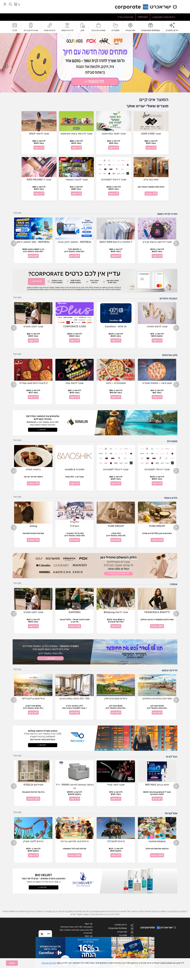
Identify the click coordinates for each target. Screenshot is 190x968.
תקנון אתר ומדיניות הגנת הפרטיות (76, 927)
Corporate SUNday (150, 30)
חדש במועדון (172, 30)
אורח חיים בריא (31, 30)
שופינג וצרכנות (98, 30)
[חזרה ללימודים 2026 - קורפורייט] (95, 62)
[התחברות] (5, 4)
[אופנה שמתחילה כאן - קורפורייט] (95, 565)
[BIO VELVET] (95, 881)
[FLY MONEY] (95, 738)
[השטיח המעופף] (95, 652)
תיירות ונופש (67, 30)
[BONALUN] (95, 422)
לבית (14, 30)
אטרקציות (130, 30)
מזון (82, 30)
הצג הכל (17, 212)
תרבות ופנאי (49, 30)
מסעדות (115, 30)
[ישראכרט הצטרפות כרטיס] (95, 281)
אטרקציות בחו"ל (125, 17)
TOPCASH (143, 17)
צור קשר (88, 923)
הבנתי (12, 963)
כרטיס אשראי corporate (163, 17)
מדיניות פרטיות (48, 963)
